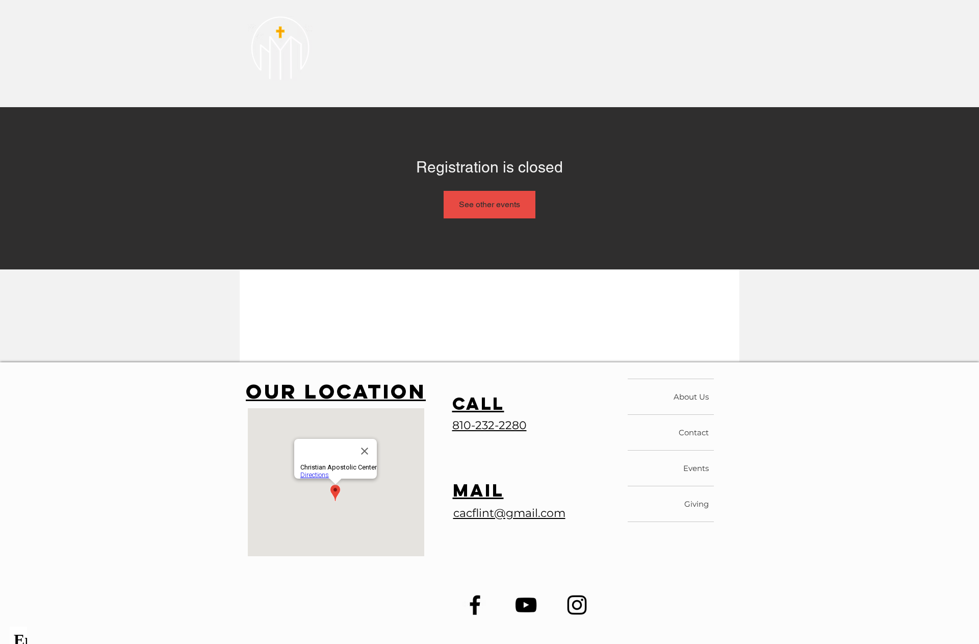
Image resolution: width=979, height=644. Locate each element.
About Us (691, 397)
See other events (489, 204)
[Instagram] (577, 605)
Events (696, 468)
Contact (694, 432)
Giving (696, 504)
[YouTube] (526, 605)
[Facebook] (475, 605)
